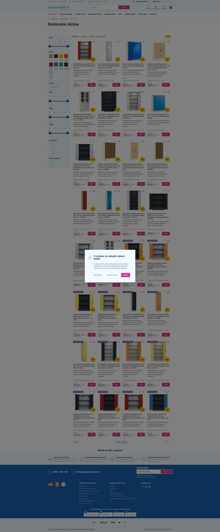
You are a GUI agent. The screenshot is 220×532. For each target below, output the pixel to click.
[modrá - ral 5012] (56, 66)
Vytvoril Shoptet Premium (155, 529)
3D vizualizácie (83, 496)
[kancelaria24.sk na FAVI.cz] (50, 485)
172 (55, 41)
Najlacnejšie (84, 36)
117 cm (55, 128)
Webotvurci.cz (168, 529)
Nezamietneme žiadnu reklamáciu (95, 457)
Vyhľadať (124, 7)
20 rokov (55, 87)
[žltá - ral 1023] (61, 58)
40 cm (54, 112)
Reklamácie (63, 1)
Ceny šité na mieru (84, 503)
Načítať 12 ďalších (121, 442)
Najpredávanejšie (101, 36)
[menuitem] (52, 14)
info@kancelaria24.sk (88, 471)
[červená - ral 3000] (51, 66)
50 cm (54, 96)
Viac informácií (98, 275)
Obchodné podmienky (79, 1)
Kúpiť (91, 85)
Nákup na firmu (83, 498)
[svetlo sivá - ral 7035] (51, 75)
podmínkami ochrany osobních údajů (146, 477)
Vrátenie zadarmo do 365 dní (88, 488)
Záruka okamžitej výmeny (87, 501)
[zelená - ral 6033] (61, 66)
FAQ (69, 1)
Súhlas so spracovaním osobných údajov (122, 498)
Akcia (168, 36)
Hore (76, 442)
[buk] (51, 58)
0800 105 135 (60, 471)
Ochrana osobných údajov (94, 1)
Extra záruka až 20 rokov (61, 457)
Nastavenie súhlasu (112, 275)
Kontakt (106, 1)
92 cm (64, 96)
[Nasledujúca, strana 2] (165, 442)
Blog (111, 491)
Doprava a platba (52, 1)
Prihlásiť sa (166, 471)
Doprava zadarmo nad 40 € (124, 457)
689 (65, 41)
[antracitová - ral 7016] (66, 66)
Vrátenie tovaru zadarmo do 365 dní (158, 457)
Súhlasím (125, 275)
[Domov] (48, 19)
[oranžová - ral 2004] (66, 58)
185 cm (65, 128)
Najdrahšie (92, 36)
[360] (134, 78)
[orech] (56, 58)
